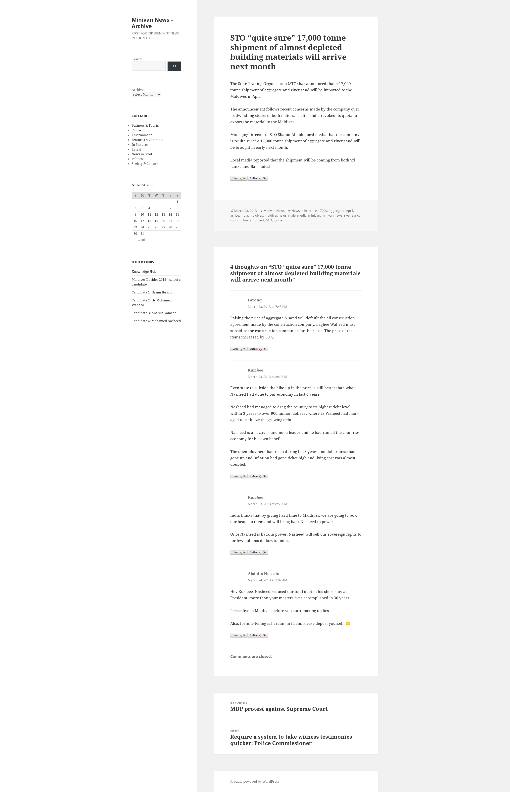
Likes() (238, 178)
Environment (142, 135)
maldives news (276, 215)
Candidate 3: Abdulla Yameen (154, 313)
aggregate (336, 210)
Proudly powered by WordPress (254, 781)
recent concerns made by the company (315, 109)
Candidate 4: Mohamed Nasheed (156, 321)
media (302, 215)
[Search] (174, 66)
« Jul (141, 240)
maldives (256, 215)
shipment (257, 220)
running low (239, 220)
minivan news (332, 215)
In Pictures (140, 144)
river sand (351, 215)
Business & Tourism (146, 125)
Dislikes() (258, 178)
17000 (322, 210)
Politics (137, 159)
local (310, 134)
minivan (314, 215)
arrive (234, 215)
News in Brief (142, 154)
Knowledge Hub (144, 271)
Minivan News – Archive (152, 23)
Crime (136, 130)
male (292, 215)
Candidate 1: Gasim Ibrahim (153, 292)
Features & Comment (148, 140)
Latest (136, 149)
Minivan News (274, 210)
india (244, 215)
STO (269, 220)
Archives (138, 89)
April (349, 210)
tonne (278, 220)
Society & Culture (145, 163)
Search (137, 59)
